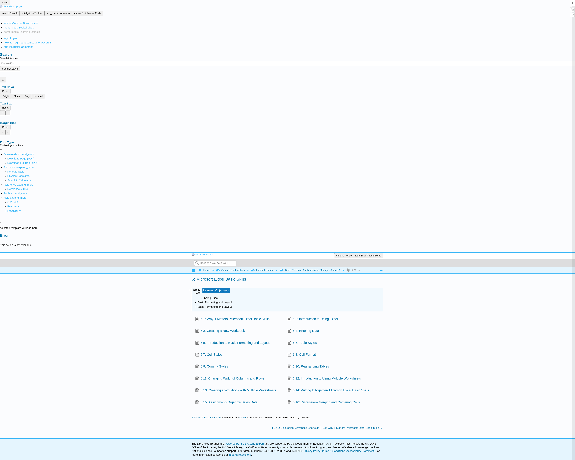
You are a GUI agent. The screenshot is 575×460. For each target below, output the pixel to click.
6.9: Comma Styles (214, 366)
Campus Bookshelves (233, 270)
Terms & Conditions (333, 451)
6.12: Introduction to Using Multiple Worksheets (327, 378)
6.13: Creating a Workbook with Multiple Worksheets (238, 390)
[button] (13, 206)
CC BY (243, 417)
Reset (5, 91)
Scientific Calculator (19, 180)
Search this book (9, 58)
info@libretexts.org (239, 454)
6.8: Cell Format (304, 354)
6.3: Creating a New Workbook (223, 331)
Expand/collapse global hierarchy (195, 270)
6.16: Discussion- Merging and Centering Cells (326, 402)
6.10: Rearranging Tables (311, 366)
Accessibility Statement (360, 451)
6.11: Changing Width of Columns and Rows (232, 378)
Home (206, 270)
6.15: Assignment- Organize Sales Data (229, 402)
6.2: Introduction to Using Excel (315, 319)
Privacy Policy (312, 451)
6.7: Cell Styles (211, 354)
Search (197, 263)
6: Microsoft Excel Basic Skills (206, 417)
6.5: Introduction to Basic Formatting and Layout (235, 343)
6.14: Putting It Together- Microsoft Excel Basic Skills (331, 390)
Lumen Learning (265, 270)
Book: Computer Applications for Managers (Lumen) (313, 270)
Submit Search (10, 68)
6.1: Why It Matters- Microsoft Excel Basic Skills (235, 319)
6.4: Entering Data (306, 331)
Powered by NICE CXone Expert (245, 443)
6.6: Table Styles (305, 343)
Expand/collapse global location (381, 269)
